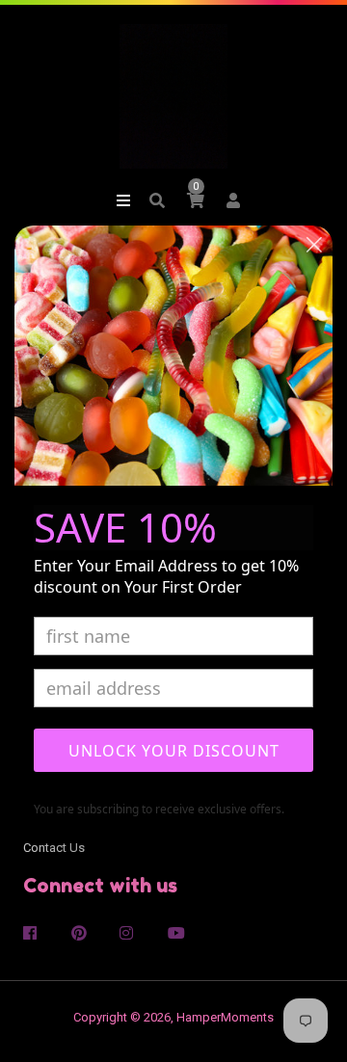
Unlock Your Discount (174, 750)
